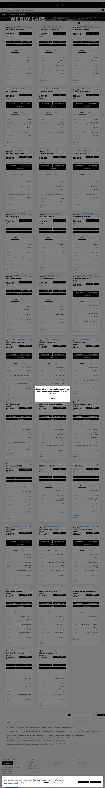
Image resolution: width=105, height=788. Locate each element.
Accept (95, 782)
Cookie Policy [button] (46, 782)
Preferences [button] (16, 783)
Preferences (71, 782)
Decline (83, 782)
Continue (52, 398)
